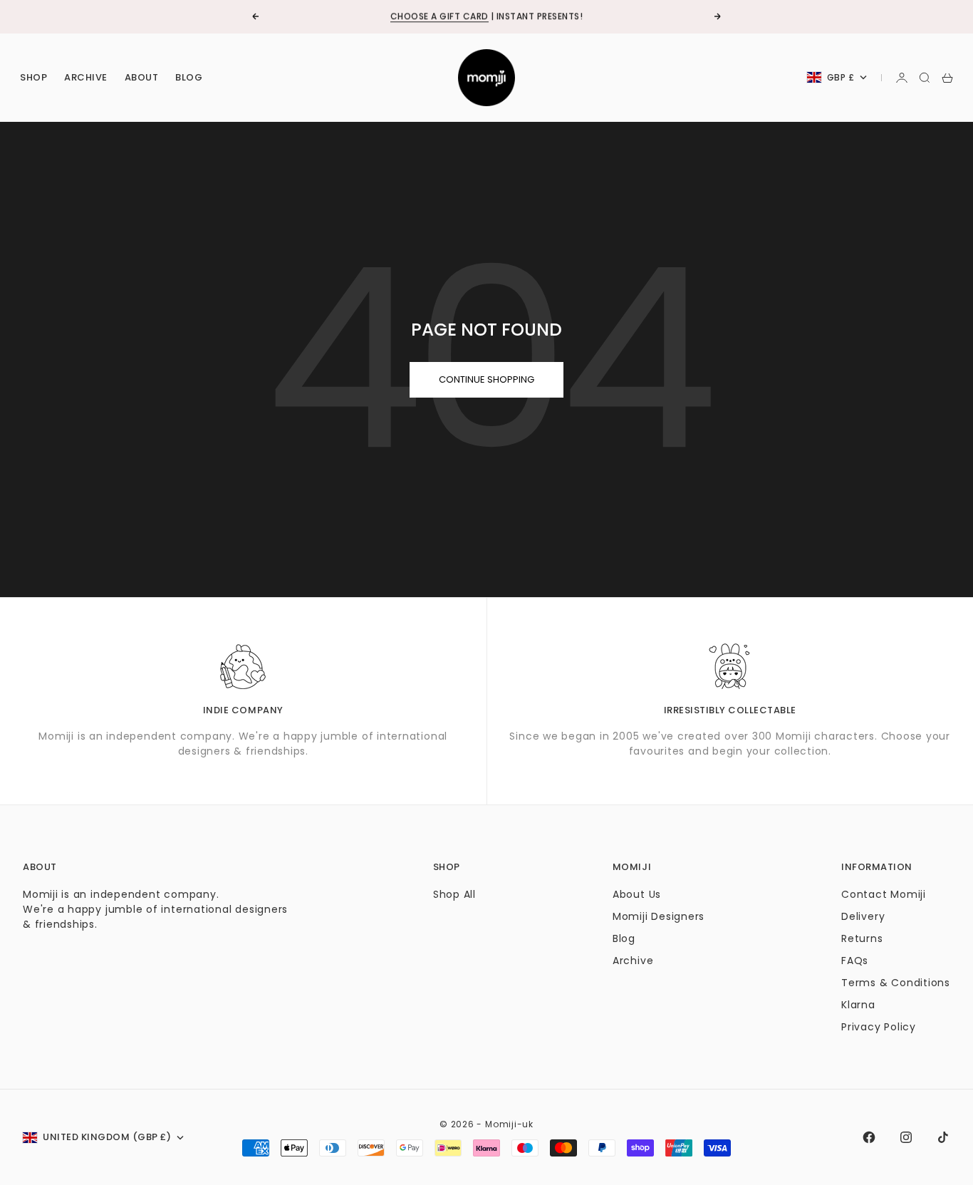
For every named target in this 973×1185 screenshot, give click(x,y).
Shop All (454, 894)
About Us (637, 894)
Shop (33, 77)
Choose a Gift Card (439, 16)
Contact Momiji (883, 894)
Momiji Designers (658, 916)
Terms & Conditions (895, 983)
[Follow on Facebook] (869, 1137)
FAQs (854, 960)
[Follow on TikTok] (943, 1137)
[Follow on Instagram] (906, 1137)
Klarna (858, 1005)
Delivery (863, 916)
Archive (86, 77)
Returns (862, 938)
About (142, 77)
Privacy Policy (878, 1027)
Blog (188, 77)
